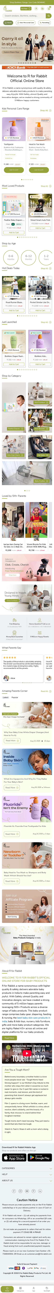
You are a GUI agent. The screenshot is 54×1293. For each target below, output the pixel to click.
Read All (44, 691)
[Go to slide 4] (28, 179)
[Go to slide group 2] (19, 237)
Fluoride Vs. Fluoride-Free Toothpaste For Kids (25, 826)
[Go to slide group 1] (17, 237)
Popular (15, 697)
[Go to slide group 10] (36, 237)
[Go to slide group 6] (28, 237)
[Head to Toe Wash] (39, 129)
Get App (24, 9)
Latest (5, 697)
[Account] (36, 8)
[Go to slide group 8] (32, 237)
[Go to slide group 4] (23, 237)
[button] (6, 138)
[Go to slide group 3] (21, 237)
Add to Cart (14, 232)
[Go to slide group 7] (30, 237)
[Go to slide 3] (25, 179)
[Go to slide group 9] (34, 237)
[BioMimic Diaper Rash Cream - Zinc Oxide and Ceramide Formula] (14, 342)
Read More (10, 740)
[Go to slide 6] (32, 179)
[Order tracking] (42, 8)
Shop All (44, 110)
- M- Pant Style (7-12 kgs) (14, 220)
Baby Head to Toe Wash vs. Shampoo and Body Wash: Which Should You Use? (25, 874)
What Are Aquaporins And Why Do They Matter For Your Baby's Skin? (25, 780)
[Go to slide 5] (30, 179)
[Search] (49, 15)
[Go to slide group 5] (25, 237)
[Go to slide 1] (21, 179)
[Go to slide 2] (23, 179)
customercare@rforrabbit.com (39, 1254)
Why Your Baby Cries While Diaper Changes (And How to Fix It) (26, 734)
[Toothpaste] (14, 129)
